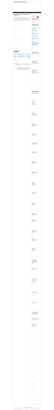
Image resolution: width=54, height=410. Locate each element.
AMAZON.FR (35, 63)
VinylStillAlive (33, 12)
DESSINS (37, 36)
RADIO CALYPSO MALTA (34, 281)
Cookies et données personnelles (33, 409)
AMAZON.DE (35, 93)
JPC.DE (35, 72)
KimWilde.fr (25, 12)
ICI (37, 115)
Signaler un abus (27, 409)
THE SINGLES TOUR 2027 (34, 29)
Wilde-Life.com (21, 12)
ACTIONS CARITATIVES (34, 36)
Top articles (22, 409)
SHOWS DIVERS (35, 33)
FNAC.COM (38, 63)
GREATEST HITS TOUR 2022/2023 (35, 31)
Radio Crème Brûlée (36, 12)
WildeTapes (27, 12)
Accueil (15, 12)
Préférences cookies (38, 409)
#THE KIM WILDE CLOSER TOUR (18, 50)
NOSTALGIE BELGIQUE (35, 292)
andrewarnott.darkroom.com (22, 17)
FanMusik (30, 12)
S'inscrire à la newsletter (16, 51)
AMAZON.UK (33, 63)
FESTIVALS (33, 33)
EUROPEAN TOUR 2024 (34, 30)
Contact (39, 12)
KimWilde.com (18, 12)
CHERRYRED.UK (36, 44)
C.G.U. (29, 409)
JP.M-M (17, 409)
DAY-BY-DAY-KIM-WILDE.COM (20, 1)
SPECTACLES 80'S (33, 32)
